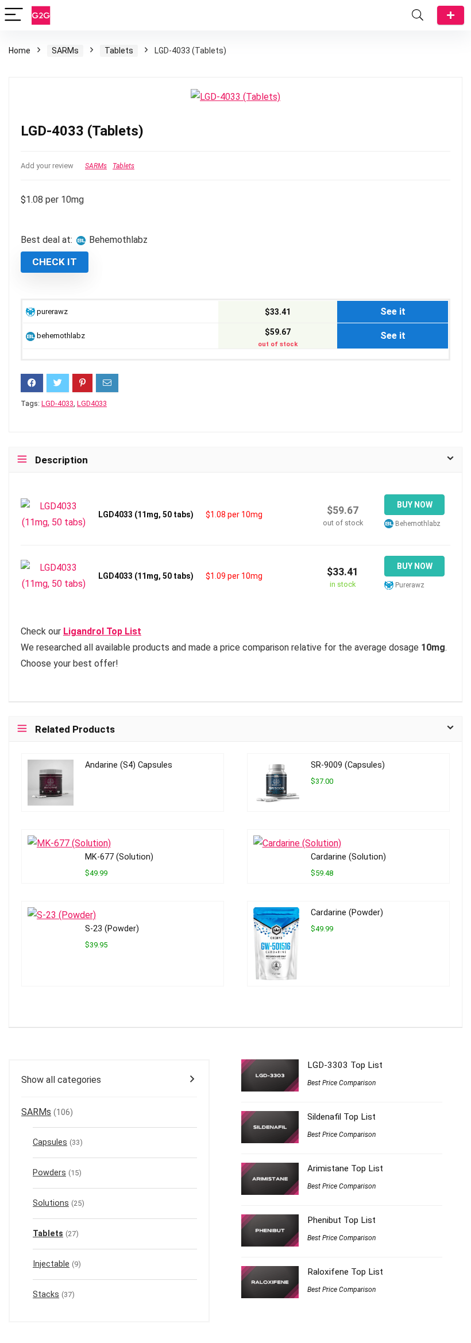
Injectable (51, 1264)
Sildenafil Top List (341, 1117)
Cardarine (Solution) (348, 857)
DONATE (450, 15)
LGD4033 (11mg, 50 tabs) (146, 514)
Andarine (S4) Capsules (128, 765)
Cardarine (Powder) (347, 913)
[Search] (417, 15)
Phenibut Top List (341, 1220)
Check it (54, 262)
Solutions (51, 1203)
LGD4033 (92, 403)
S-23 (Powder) (112, 929)
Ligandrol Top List (102, 631)
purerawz (51, 311)
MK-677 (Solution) (119, 857)
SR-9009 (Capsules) (348, 765)
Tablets (119, 50)
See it (393, 311)
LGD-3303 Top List (345, 1065)
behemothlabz (60, 335)
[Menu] (14, 15)
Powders (49, 1173)
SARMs (65, 50)
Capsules (50, 1142)
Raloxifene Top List (345, 1272)
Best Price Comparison (341, 1083)
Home (19, 50)
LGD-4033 (57, 403)
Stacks (46, 1294)
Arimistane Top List (345, 1168)
